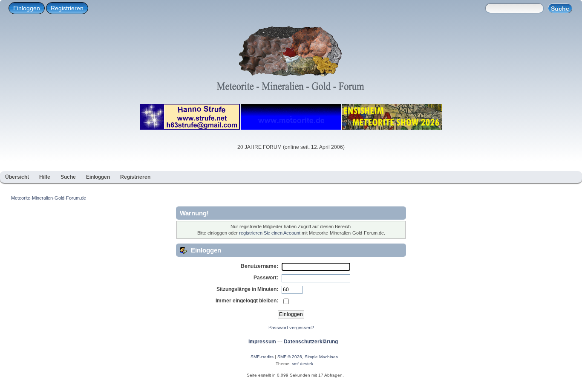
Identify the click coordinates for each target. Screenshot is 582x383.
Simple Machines (321, 356)
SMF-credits (262, 356)
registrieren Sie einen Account (269, 232)
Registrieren (67, 8)
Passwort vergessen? (291, 327)
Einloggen (26, 8)
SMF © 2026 (289, 356)
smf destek (302, 363)
